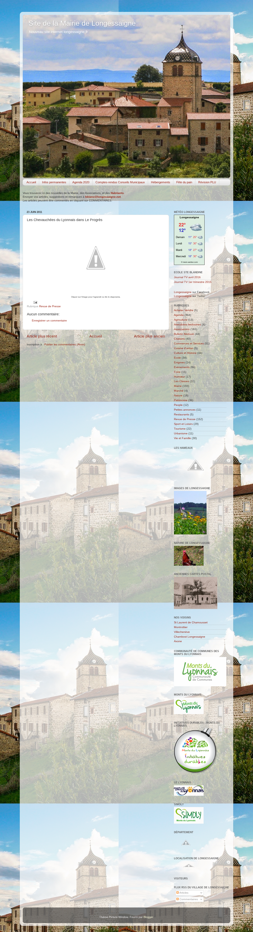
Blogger (148, 917)
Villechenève (182, 631)
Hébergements (160, 182)
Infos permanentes (54, 182)
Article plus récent (42, 336)
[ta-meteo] (189, 258)
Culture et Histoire (185, 353)
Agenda (179, 315)
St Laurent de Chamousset (191, 622)
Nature (178, 395)
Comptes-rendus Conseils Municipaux (120, 182)
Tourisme (180, 428)
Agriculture (180, 319)
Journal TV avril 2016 (187, 277)
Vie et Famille (182, 438)
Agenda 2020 (80, 182)
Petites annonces (184, 409)
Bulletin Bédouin (184, 334)
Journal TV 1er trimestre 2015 (192, 282)
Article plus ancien (149, 336)
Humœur (179, 376)
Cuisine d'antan (183, 348)
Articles (183, 892)
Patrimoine (180, 400)
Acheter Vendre (183, 310)
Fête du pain (184, 182)
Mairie (178, 386)
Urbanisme (181, 433)
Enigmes (179, 362)
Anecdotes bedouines (187, 324)
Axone (178, 641)
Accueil (31, 182)
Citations (179, 338)
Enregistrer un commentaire (49, 320)
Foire (177, 372)
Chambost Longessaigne (189, 636)
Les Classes (181, 381)
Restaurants (181, 414)
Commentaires (188, 899)
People (178, 405)
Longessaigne (189, 217)
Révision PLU (207, 182)
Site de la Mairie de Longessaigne (82, 23)
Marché (178, 390)
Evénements (182, 367)
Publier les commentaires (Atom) (64, 344)
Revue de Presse (50, 306)
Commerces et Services (189, 343)
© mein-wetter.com (189, 262)
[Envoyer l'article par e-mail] (35, 302)
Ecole (177, 357)
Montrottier (181, 627)
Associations (182, 329)
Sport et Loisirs (183, 424)
